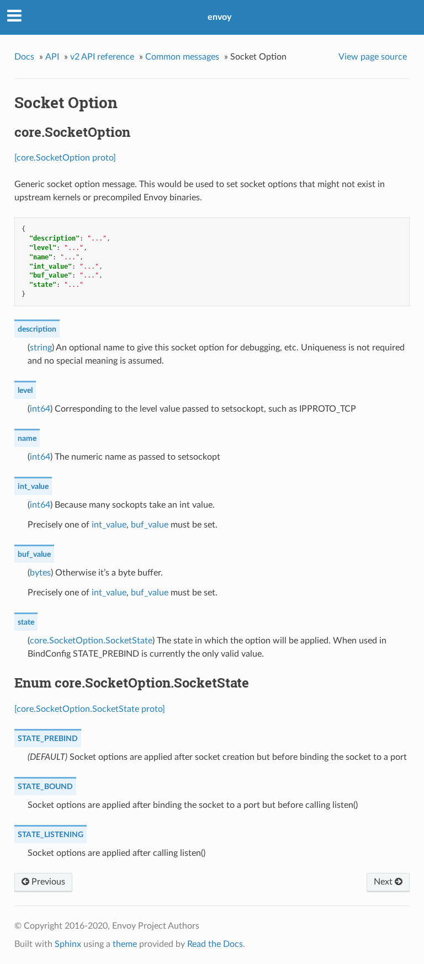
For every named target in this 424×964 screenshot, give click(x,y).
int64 (40, 408)
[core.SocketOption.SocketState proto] (89, 709)
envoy (219, 17)
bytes (40, 572)
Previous (47, 881)
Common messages (182, 56)
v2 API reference (102, 56)
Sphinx (68, 944)
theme (125, 944)
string (41, 347)
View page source (372, 56)
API (52, 56)
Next (384, 881)
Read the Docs (215, 944)
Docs (24, 56)
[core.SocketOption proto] (65, 157)
